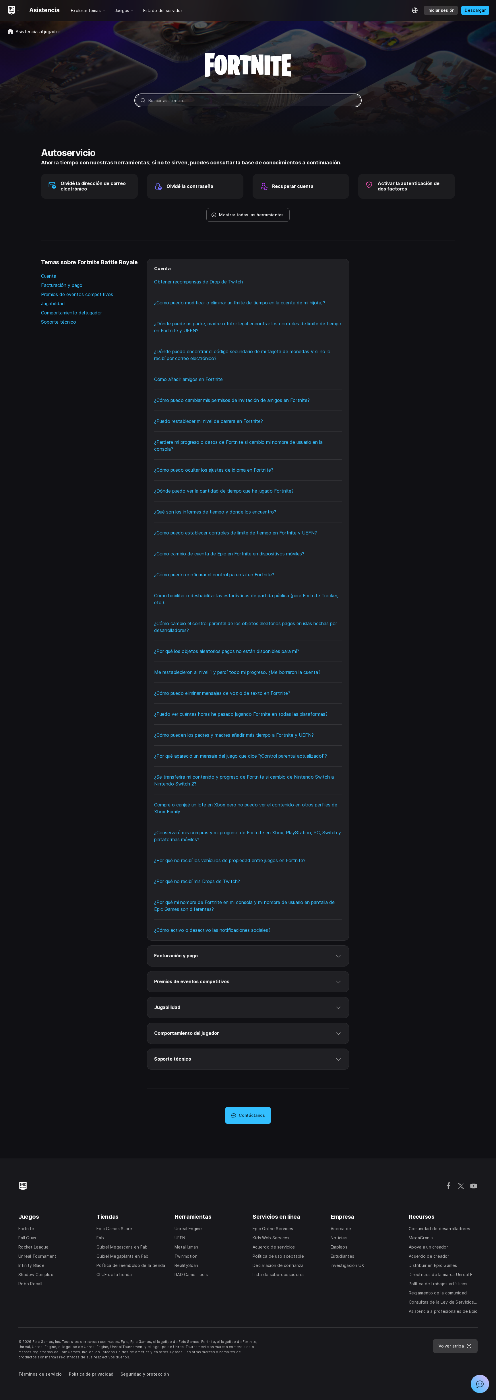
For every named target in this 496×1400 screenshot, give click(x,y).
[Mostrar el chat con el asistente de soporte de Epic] (480, 1384)
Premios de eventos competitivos (77, 294)
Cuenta (48, 276)
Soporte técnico (58, 322)
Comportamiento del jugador (71, 313)
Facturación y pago (61, 285)
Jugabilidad (53, 303)
